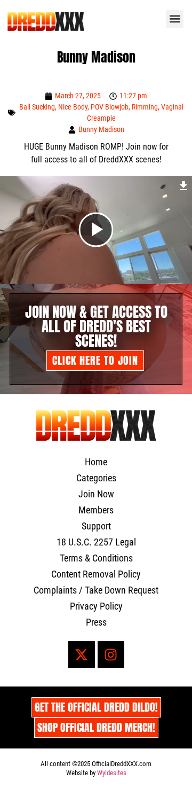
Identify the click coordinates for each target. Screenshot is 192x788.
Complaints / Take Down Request (96, 590)
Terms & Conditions (96, 558)
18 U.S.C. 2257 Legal (96, 542)
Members (96, 510)
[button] (174, 19)
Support (96, 526)
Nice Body (72, 107)
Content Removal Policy (96, 574)
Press (96, 622)
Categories (96, 477)
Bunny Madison (101, 129)
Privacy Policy (96, 606)
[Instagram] (111, 654)
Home (96, 461)
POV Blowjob (110, 107)
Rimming (145, 107)
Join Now (96, 494)
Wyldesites (111, 773)
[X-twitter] (81, 654)
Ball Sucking (37, 107)
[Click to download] (183, 184)
